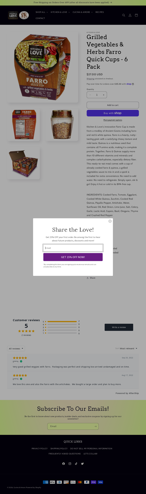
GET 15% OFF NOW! (73, 257)
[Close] (110, 221)
